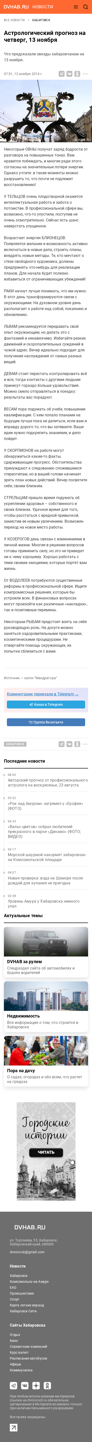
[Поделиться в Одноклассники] (77, 74)
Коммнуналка (21, 1370)
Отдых (15, 1335)
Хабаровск (41, 20)
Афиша (15, 1364)
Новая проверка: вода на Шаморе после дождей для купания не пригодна (45, 880)
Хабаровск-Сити (23, 1311)
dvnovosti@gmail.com (27, 1252)
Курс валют (19, 1352)
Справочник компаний (28, 1346)
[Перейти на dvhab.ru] (16, 7)
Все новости (15, 20)
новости (42, 6)
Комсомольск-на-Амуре (29, 1282)
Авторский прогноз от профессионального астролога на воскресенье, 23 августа (48, 782)
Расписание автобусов (28, 1358)
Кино (14, 1341)
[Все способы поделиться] (85, 74)
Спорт (15, 1299)
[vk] (24, 1385)
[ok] (47, 1385)
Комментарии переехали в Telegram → (43, 694)
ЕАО (13, 1287)
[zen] (36, 1385)
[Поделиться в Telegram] (62, 74)
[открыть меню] (75, 6)
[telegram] (13, 1385)
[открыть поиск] (85, 6)
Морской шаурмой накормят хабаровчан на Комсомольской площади (46, 857)
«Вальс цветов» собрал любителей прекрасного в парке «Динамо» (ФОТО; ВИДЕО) (44, 831)
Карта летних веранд (27, 1305)
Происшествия (22, 1293)
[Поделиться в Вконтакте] (69, 74)
